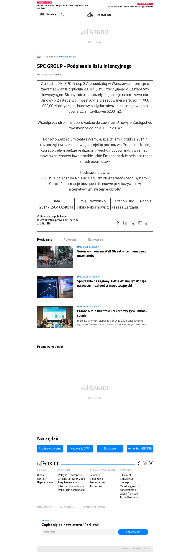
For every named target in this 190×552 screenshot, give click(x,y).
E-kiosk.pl (125, 475)
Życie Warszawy (129, 497)
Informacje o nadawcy (71, 486)
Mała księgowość (130, 486)
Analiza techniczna (50, 448)
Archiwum (96, 486)
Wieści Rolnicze (129, 493)
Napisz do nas (45, 482)
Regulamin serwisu (69, 482)
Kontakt (41, 478)
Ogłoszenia (96, 478)
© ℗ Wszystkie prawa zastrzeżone (57, 220)
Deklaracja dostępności (71, 489)
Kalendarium (67, 507)
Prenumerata (97, 482)
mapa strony (44, 507)
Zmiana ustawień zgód (71, 478)
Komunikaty (104, 14)
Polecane (70, 239)
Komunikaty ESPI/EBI (140, 448)
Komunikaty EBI (67, 56)
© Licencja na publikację (52, 216)
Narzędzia (48, 439)
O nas (40, 475)
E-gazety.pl (126, 478)
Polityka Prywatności (70, 475)
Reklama (95, 475)
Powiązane (44, 239)
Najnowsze (95, 239)
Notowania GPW (80, 448)
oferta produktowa (94, 507)
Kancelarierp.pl (128, 489)
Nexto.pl (124, 482)
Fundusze (110, 448)
